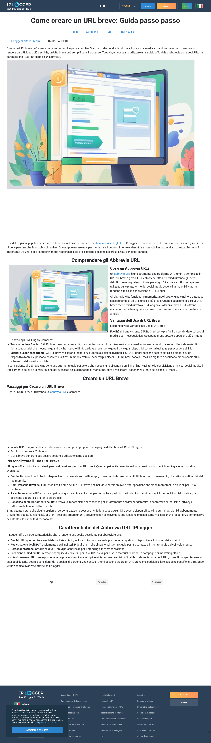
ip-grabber (157, 582)
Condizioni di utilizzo (146, 713)
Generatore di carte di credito (113, 719)
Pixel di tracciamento (70, 713)
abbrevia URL (122, 273)
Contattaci (141, 695)
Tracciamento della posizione (74, 701)
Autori (109, 31)
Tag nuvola (127, 31)
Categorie (92, 31)
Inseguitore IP (107, 701)
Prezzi (187, 6)
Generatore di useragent (111, 730)
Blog (102, 6)
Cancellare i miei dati (146, 730)
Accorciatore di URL (69, 695)
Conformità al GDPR (146, 724)
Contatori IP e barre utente (72, 724)
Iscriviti (166, 6)
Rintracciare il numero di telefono (75, 707)
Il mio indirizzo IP (108, 695)
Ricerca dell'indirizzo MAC (112, 707)
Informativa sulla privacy (147, 707)
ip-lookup (102, 582)
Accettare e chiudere (37, 729)
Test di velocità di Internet (112, 713)
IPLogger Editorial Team (25, 41)
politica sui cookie (47, 722)
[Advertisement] (105, 215)
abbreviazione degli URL (109, 243)
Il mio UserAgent (68, 730)
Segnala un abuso (145, 701)
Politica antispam (144, 719)
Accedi (148, 6)
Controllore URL (67, 719)
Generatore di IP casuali (111, 724)
